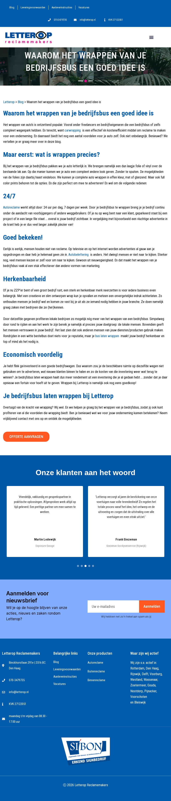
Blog (11, 7)
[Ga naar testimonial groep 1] (78, 566)
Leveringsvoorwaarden (33, 7)
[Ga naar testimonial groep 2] (82, 566)
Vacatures (83, 7)
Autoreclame (11, 207)
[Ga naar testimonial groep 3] (85, 566)
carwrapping (73, 130)
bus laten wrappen (107, 336)
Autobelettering (78, 255)
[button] (151, 37)
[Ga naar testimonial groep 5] (93, 566)
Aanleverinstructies (62, 7)
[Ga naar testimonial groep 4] (89, 566)
